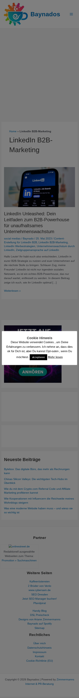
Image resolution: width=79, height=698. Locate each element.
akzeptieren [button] (38, 357)
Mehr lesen (55, 357)
